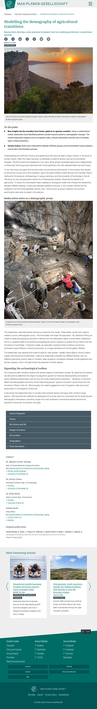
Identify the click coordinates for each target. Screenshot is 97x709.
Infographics (15, 441)
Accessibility (64, 695)
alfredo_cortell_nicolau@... (17, 471)
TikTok (40, 657)
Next (90, 587)
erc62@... (11, 485)
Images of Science (17, 430)
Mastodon (41, 649)
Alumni (69, 666)
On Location (14, 435)
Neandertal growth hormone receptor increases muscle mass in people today (27, 587)
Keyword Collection (69, 672)
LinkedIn (40, 653)
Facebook (70, 645)
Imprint (40, 695)
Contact (28, 666)
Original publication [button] (16, 527)
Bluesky (40, 645)
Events (12, 419)
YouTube (69, 653)
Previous (7, 587)
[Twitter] (27, 39)
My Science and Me (17, 424)
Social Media (41, 641)
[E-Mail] (41, 39)
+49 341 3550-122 (14, 517)
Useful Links (13, 641)
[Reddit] (20, 39)
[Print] (48, 39)
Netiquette (67, 657)
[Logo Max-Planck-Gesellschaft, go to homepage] (43, 4)
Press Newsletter (16, 446)
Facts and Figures (14, 649)
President (10, 645)
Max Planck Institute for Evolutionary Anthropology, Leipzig (27, 468)
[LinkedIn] (13, 39)
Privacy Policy (51, 695)
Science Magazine (17, 413)
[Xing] (34, 39)
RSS (27, 677)
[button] (90, 111)
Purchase (10, 657)
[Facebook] (6, 39)
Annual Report (12, 653)
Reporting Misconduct (16, 661)
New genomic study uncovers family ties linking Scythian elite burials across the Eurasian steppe (67, 588)
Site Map (31, 695)
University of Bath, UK (16, 503)
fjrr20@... (11, 500)
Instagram (70, 649)
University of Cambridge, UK (18, 474)
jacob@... (11, 520)
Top (88, 631)
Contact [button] (10, 457)
